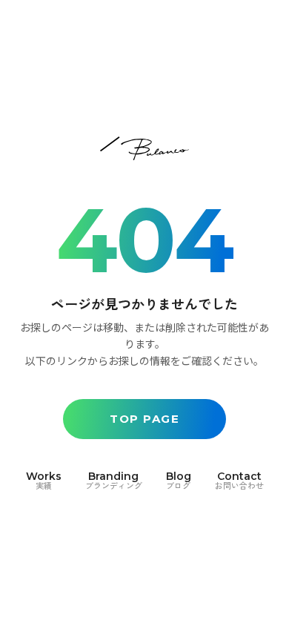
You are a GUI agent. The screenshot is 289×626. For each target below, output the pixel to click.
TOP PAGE (144, 419)
